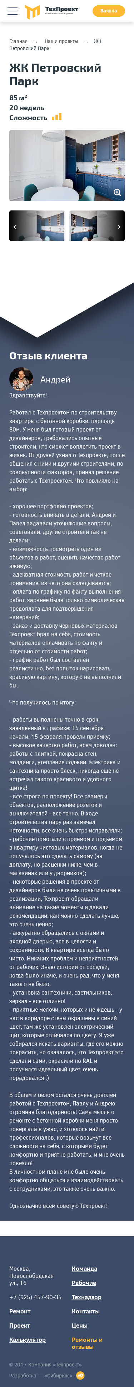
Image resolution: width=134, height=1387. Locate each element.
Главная (18, 41)
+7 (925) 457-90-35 (35, 1297)
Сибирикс (58, 1375)
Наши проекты (61, 41)
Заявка (108, 10)
